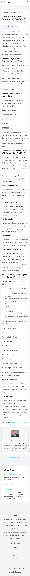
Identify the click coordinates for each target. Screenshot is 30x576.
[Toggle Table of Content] (16, 27)
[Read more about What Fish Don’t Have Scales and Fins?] (12, 474)
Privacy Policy (15, 555)
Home (15, 547)
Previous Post (15, 457)
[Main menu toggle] (27, 2)
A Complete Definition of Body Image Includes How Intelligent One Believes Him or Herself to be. (15, 495)
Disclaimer (15, 559)
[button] (23, 2)
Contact (15, 551)
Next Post (15, 462)
